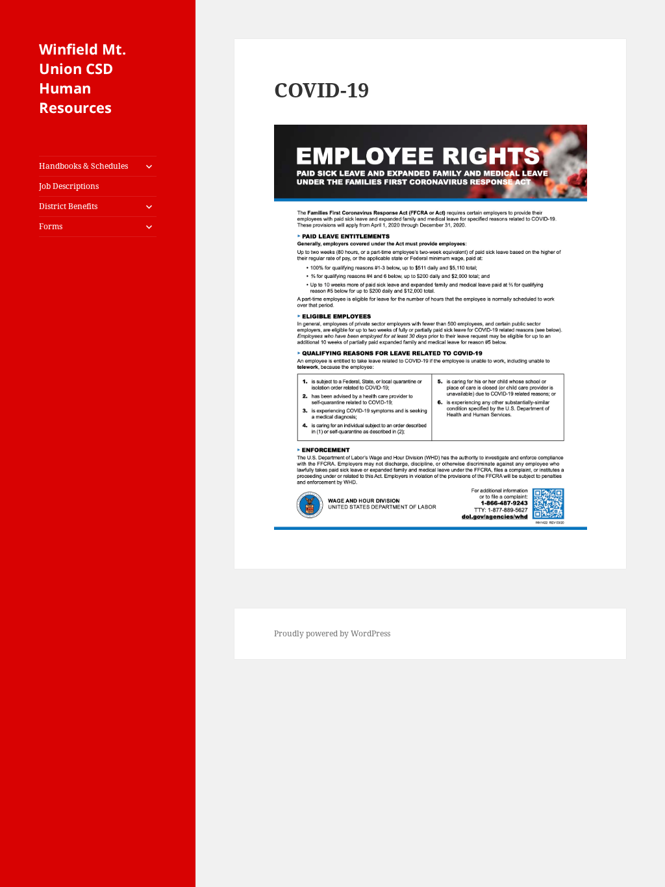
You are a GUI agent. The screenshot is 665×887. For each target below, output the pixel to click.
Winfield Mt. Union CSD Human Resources (82, 78)
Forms (50, 226)
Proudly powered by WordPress (332, 633)
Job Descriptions (69, 186)
